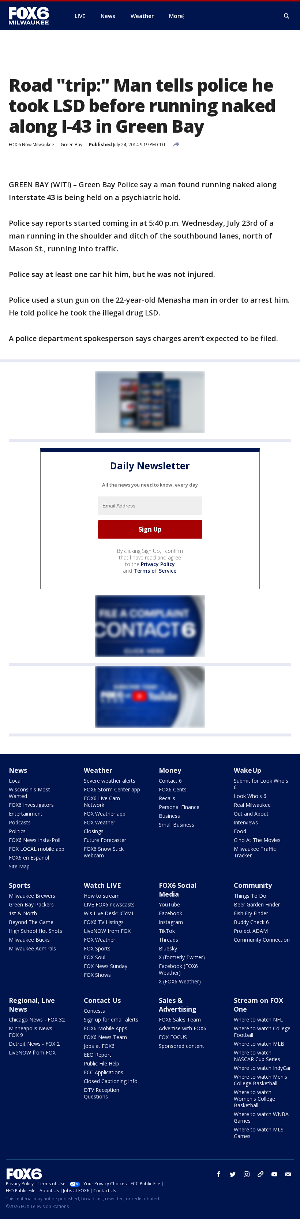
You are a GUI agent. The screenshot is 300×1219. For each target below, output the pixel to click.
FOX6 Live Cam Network (102, 801)
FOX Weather (99, 822)
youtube (274, 1174)
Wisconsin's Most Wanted (29, 792)
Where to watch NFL (258, 1019)
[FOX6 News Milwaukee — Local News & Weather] (33, 16)
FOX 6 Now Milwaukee (31, 144)
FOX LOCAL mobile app (36, 848)
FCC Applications (103, 1072)
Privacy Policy (158, 564)
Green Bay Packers (31, 904)
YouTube (169, 904)
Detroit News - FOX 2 (34, 1043)
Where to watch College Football (262, 1031)
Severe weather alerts (109, 780)
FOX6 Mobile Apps (105, 1028)
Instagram (171, 922)
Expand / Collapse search (286, 16)
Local (15, 780)
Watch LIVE (102, 885)
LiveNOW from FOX (107, 930)
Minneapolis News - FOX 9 (32, 1031)
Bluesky (168, 948)
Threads (168, 939)
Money (170, 770)
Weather (98, 770)
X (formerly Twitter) (182, 957)
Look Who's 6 (250, 796)
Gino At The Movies (257, 839)
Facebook (170, 913)
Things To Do (250, 895)
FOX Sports (97, 948)
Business (169, 815)
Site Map (19, 866)
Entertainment (25, 813)
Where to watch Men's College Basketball (260, 1080)
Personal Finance (179, 807)
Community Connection (262, 939)
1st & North (23, 913)
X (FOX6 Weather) (180, 981)
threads (260, 1174)
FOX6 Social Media (177, 889)
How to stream (102, 895)
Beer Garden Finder (257, 904)
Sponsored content (181, 1045)
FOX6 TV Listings (104, 922)
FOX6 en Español (29, 857)
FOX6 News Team (105, 1037)
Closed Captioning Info (111, 1081)
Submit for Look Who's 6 (261, 784)
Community (253, 885)
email (288, 1174)
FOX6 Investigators (31, 804)
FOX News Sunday (105, 966)
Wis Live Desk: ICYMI (108, 913)
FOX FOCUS (173, 1037)
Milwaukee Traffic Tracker (255, 852)
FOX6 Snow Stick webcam (104, 852)
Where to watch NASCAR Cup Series (257, 1056)
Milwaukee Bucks (29, 939)
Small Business (176, 824)
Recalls (167, 798)
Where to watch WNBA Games (261, 1117)
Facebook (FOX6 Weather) (178, 969)
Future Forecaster (105, 839)
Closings (94, 831)
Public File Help (101, 1063)
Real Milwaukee (252, 804)
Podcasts (20, 822)
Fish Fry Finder (251, 913)
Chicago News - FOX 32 (37, 1019)
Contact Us (102, 1000)
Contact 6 (170, 780)
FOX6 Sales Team (180, 1019)
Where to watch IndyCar (262, 1067)
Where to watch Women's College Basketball (254, 1099)
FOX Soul (94, 957)
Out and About (251, 813)
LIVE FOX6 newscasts (109, 904)
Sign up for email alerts (111, 1019)
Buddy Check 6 (251, 922)
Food (240, 831)
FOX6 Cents (173, 789)
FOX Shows (97, 974)
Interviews (246, 822)
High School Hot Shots (35, 930)
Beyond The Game (31, 922)
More (176, 15)
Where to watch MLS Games (259, 1132)
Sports (19, 885)
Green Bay (71, 144)
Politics (17, 831)
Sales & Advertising (177, 1004)
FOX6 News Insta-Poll (34, 839)
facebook (219, 1174)
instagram (246, 1174)
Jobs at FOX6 (99, 1045)
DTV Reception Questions (101, 1093)
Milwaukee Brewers (32, 895)
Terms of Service (155, 570)
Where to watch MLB (259, 1043)
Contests (94, 1010)
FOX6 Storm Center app (112, 789)
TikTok (167, 930)
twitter (233, 1174)
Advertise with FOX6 (182, 1028)
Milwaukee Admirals (32, 948)
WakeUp (247, 770)
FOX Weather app (104, 813)
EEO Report (97, 1054)
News (18, 770)
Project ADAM (251, 930)
